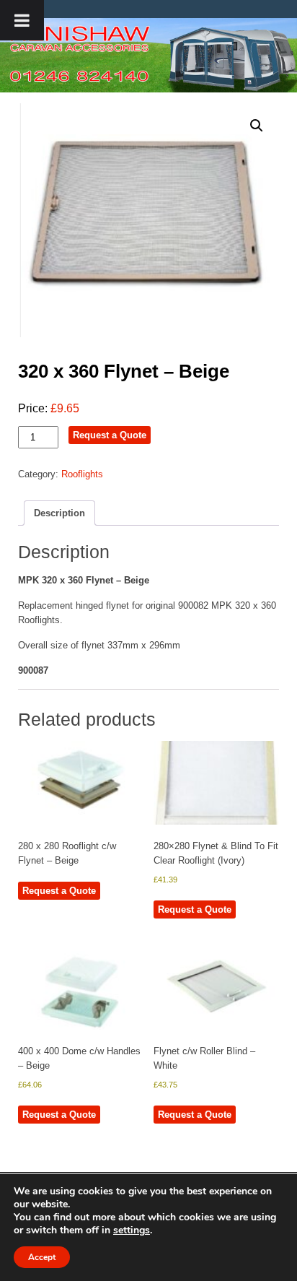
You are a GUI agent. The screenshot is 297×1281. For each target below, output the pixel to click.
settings (131, 1230)
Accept (42, 1257)
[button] (257, 126)
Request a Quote (109, 435)
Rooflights (82, 474)
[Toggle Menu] (22, 20)
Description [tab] (59, 513)
